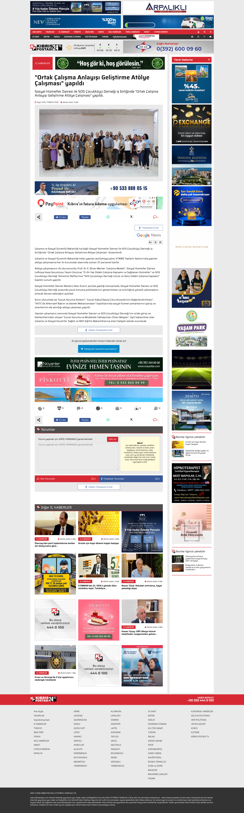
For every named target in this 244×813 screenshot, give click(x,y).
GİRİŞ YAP (112, 439)
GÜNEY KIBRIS (154, 753)
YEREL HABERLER (133, 32)
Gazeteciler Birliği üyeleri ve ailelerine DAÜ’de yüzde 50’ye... (197, 453)
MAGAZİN (152, 770)
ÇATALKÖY (116, 715)
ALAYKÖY (78, 749)
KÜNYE (194, 728)
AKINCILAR (79, 745)
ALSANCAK (116, 711)
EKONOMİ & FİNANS (72, 36)
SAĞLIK (57, 36)
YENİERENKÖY (80, 765)
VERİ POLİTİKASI (198, 719)
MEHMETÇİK (79, 761)
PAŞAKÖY (115, 749)
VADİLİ (114, 740)
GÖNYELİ (78, 740)
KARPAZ (78, 736)
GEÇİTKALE (116, 745)
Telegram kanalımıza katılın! (100, 349)
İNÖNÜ (114, 757)
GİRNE (76, 711)
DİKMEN (114, 719)
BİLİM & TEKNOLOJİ (157, 761)
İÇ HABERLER (64, 32)
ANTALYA (38, 753)
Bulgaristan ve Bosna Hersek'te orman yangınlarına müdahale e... (197, 567)
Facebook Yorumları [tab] (114, 479)
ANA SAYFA (36, 32)
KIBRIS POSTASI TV (200, 736)
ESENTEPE (115, 724)
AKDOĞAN (115, 732)
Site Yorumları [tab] (47, 479)
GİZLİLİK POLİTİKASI (200, 715)
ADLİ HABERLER (114, 32)
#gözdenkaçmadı (120, 36)
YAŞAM (151, 778)
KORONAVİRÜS (155, 749)
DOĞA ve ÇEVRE (155, 765)
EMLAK (151, 736)
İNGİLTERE (89, 32)
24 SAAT (35, 36)
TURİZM (105, 36)
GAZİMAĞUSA (80, 719)
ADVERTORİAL (155, 757)
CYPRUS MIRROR (161, 32)
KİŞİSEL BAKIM (155, 740)
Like (62, 217)
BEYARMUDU (117, 753)
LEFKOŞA (78, 715)
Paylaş (85, 217)
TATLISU (115, 736)
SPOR (150, 745)
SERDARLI (116, 761)
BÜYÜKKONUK (80, 757)
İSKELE (77, 724)
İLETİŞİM (195, 732)
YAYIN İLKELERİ (198, 724)
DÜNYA (101, 32)
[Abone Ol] (149, 235)
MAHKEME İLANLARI (157, 774)
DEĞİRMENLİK (80, 753)
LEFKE (76, 732)
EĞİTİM (46, 36)
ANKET (147, 32)
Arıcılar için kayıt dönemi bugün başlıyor (195, 443)
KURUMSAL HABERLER (202, 711)
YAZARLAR (50, 32)
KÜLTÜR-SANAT (91, 36)
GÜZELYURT (79, 728)
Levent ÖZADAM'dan (147, 37)
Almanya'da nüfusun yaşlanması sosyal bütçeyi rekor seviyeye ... (196, 558)
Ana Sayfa (38, 711)
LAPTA (114, 728)
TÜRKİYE (77, 32)
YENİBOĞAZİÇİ (117, 765)
